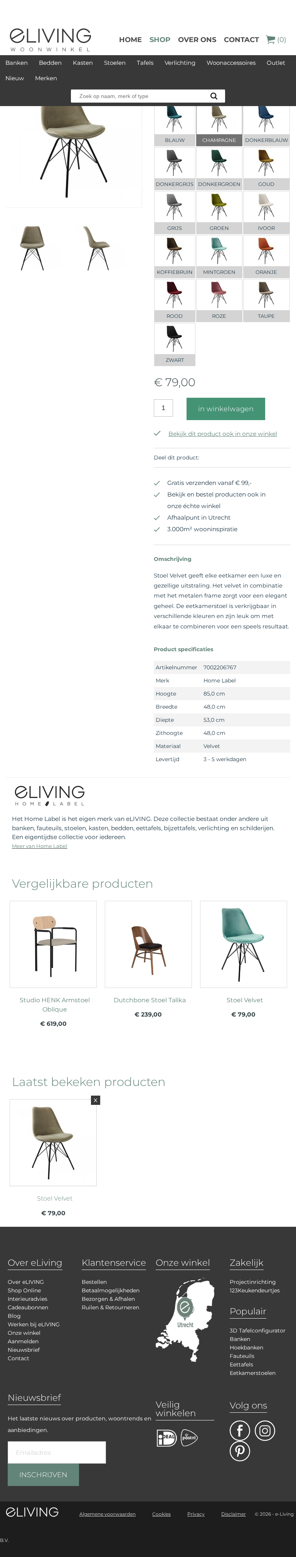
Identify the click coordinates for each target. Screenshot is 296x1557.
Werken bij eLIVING (34, 1324)
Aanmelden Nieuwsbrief (24, 1345)
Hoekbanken (246, 1347)
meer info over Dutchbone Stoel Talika (148, 959)
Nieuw (14, 78)
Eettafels (241, 1364)
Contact (241, 39)
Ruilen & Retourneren (110, 1307)
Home (130, 39)
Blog (14, 1315)
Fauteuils (242, 1356)
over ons (197, 39)
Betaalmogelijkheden (111, 1290)
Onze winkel (24, 1332)
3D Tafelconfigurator (258, 1330)
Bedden (50, 62)
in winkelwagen (226, 409)
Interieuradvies (27, 1298)
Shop (160, 39)
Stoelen (115, 62)
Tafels (145, 62)
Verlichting (180, 62)
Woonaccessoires (231, 62)
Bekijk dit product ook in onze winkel (222, 433)
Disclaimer (233, 1514)
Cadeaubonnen (28, 1307)
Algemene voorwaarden (107, 1514)
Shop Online (24, 1290)
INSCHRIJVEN (43, 1475)
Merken (46, 78)
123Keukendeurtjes (255, 1290)
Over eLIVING (26, 1281)
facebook (240, 1430)
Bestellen (94, 1281)
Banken (16, 62)
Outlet (276, 62)
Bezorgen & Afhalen (108, 1298)
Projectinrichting (253, 1281)
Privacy (196, 1514)
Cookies (161, 1514)
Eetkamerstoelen (253, 1373)
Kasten (83, 62)
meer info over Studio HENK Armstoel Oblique (53, 959)
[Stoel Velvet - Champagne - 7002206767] (74, 205)
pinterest (240, 1451)
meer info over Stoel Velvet (243, 959)
